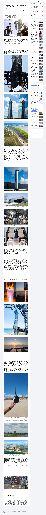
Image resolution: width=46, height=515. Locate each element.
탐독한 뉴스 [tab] (39, 111)
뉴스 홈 (33, 131)
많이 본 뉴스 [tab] (34, 111)
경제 (33, 133)
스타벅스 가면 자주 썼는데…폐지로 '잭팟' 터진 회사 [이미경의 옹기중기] (10, 501)
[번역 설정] (25, 10)
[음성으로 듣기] (23, 10)
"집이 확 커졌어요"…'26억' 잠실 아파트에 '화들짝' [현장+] (22, 501)
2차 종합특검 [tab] (39, 90)
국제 (40, 133)
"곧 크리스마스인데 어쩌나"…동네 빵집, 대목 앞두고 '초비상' (10, 500)
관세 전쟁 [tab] (37, 87)
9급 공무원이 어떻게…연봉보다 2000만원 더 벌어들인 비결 (22, 500)
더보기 (36, 105)
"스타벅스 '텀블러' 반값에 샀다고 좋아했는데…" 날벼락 (10, 503)
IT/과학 (37, 135)
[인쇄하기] (27, 10)
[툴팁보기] (42, 3)
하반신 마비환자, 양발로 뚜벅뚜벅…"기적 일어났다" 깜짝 (22, 504)
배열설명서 (40, 136)
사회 (40, 131)
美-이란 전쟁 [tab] (33, 87)
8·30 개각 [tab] (39, 85)
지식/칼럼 (33, 136)
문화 (33, 135)
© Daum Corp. (4, 512)
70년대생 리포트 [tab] (34, 90)
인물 (40, 135)
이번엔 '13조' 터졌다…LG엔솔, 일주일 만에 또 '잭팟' (10, 504)
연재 (37, 136)
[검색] (42, 1)
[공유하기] (40, 1)
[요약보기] (22, 10)
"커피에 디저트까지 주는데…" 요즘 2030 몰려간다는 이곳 (22, 503)
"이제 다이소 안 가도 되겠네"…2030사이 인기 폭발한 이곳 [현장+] (22, 502)
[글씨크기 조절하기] (26, 10)
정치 (37, 133)
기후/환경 (37, 131)
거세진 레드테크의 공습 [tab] (34, 85)
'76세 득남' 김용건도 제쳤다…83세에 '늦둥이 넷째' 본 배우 (10, 502)
